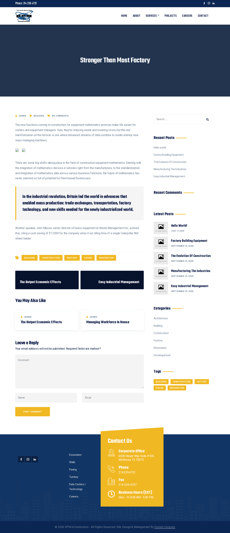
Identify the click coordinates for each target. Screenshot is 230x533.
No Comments (60, 116)
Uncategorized (162, 355)
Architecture (161, 318)
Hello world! (160, 147)
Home (124, 16)
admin (22, 116)
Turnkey (73, 477)
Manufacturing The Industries (170, 169)
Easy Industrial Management (169, 176)
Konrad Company (164, 527)
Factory (158, 340)
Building (39, 116)
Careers (187, 16)
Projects (171, 16)
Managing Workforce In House (107, 322)
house (88, 258)
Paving (73, 469)
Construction (161, 333)
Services (151, 16)
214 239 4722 (30, 3)
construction (51, 258)
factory (72, 258)
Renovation (160, 347)
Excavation (75, 454)
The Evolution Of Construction (170, 162)
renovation (106, 258)
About (137, 16)
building (29, 258)
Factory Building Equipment (169, 154)
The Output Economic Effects (41, 322)
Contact (203, 16)
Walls (72, 462)
